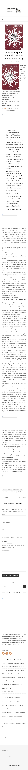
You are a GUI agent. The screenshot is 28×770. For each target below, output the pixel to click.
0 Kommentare (22, 497)
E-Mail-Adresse (6, 522)
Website (4, 530)
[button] (3, 653)
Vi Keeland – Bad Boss (7, 691)
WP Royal (18, 767)
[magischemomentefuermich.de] (14, 10)
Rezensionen (5, 493)
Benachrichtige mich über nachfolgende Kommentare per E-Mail (13, 546)
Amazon (6, 108)
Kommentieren (6, 550)
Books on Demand (6, 489)
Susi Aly (6, 497)
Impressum (5, 750)
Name (4, 514)
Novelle (19, 491)
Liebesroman (12, 491)
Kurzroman (5, 491)
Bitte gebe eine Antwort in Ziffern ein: (12, 537)
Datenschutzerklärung (7, 757)
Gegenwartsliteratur (17, 489)
